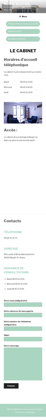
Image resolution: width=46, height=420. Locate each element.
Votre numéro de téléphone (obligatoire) (17, 323)
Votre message (11, 346)
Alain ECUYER (17, 4)
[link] (23, 31)
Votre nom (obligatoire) (15, 301)
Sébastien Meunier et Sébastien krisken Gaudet (25, 409)
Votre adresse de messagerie (18, 311)
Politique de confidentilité (25, 412)
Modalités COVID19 (16, 39)
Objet (6, 335)
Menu (24, 16)
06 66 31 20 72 (14, 31)
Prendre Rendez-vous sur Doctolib (23, 24)
